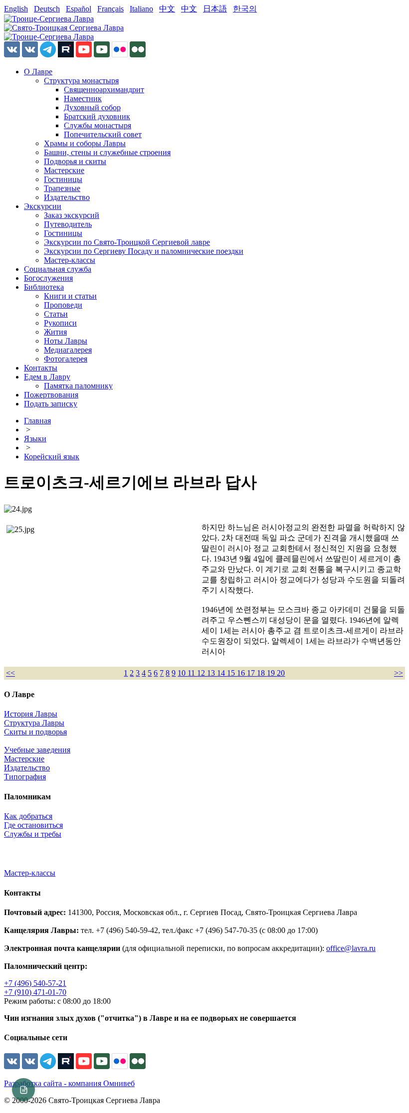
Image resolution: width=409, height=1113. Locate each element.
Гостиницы (63, 179)
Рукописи (60, 323)
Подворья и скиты (75, 161)
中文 (167, 8)
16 (242, 673)
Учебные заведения (37, 749)
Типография (25, 776)
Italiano (141, 8)
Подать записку (50, 403)
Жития (55, 332)
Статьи (56, 314)
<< (10, 673)
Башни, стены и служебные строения (107, 152)
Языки (35, 438)
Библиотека (44, 287)
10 (183, 673)
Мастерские (64, 170)
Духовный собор (92, 107)
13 (212, 673)
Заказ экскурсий (71, 215)
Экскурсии (42, 206)
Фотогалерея (65, 359)
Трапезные (62, 188)
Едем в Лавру (47, 376)
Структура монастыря (81, 80)
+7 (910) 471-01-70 (35, 992)
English (16, 8)
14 (222, 673)
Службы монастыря (97, 125)
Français (110, 8)
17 (252, 673)
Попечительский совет (103, 134)
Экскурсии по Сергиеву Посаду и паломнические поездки (143, 251)
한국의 (245, 8)
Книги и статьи (70, 296)
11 (192, 673)
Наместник (83, 98)
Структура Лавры (34, 723)
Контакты (40, 368)
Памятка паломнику (78, 385)
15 (232, 673)
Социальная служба (57, 269)
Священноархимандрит (104, 89)
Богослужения (48, 278)
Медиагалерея (68, 350)
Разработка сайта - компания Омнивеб (69, 1083)
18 (262, 673)
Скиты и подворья (35, 732)
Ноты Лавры (65, 341)
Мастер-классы (69, 260)
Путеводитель (68, 224)
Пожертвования (51, 394)
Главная (37, 420)
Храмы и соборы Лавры (85, 143)
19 (272, 673)
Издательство (67, 197)
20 (281, 673)
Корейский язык (51, 456)
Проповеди (63, 305)
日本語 (215, 8)
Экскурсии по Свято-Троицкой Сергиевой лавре (127, 242)
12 (202, 673)
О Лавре (38, 71)
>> (398, 673)
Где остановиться (33, 825)
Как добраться (28, 816)
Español (78, 8)
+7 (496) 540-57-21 (35, 983)
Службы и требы (32, 834)
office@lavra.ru (351, 948)
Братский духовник (97, 116)
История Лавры (30, 714)
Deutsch (47, 8)
